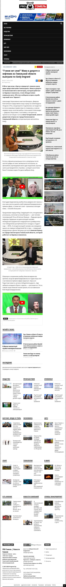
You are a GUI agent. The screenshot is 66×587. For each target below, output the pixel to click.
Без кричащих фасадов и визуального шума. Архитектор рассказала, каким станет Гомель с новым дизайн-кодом (53, 111)
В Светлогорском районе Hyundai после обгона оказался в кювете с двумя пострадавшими (33, 346)
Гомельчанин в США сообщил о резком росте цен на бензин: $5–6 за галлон (17, 506)
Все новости (7, 67)
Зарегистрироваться (51, 549)
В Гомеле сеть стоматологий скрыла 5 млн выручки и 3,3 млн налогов (54, 148)
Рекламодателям (50, 558)
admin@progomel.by (28, 565)
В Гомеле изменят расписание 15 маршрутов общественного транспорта (54, 187)
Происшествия (8, 35)
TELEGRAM (41, 585)
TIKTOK (54, 585)
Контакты (48, 561)
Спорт (5, 55)
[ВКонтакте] (37, 81)
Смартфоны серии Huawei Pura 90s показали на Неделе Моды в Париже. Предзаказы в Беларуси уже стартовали (17, 429)
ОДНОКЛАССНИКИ (25, 585)
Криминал (7, 39)
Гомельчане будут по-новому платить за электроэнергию (31, 354)
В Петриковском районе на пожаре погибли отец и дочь (59, 518)
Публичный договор (29, 576)
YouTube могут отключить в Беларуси (17, 517)
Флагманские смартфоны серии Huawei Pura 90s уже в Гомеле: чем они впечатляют (54, 130)
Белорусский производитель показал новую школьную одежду (17, 444)
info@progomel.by (28, 552)
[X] (42, 81)
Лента (5, 24)
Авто (14, 67)
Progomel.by (7, 82)
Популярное (49, 165)
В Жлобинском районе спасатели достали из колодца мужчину (52, 157)
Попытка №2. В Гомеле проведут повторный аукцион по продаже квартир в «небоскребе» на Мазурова (54, 198)
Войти (47, 552)
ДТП (5, 43)
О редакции (49, 555)
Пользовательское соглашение (32, 578)
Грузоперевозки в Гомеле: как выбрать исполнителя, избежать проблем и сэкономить (38, 525)
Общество (7, 31)
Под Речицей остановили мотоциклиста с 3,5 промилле (53, 140)
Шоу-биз (6, 47)
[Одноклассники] (39, 81)
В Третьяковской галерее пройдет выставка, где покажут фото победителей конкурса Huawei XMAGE (38, 509)
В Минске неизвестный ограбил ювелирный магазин (27, 62)
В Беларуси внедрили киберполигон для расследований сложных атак (38, 484)
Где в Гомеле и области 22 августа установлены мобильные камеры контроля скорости (33, 336)
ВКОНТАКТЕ (17, 585)
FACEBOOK (34, 585)
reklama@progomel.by (29, 558)
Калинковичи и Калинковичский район (19, 318)
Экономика (7, 51)
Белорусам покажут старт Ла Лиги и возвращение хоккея (17, 483)
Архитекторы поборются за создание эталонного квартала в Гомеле (54, 223)
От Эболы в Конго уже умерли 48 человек (58, 468)
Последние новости (49, 67)
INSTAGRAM (48, 585)
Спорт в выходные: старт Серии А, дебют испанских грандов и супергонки (53, 90)
